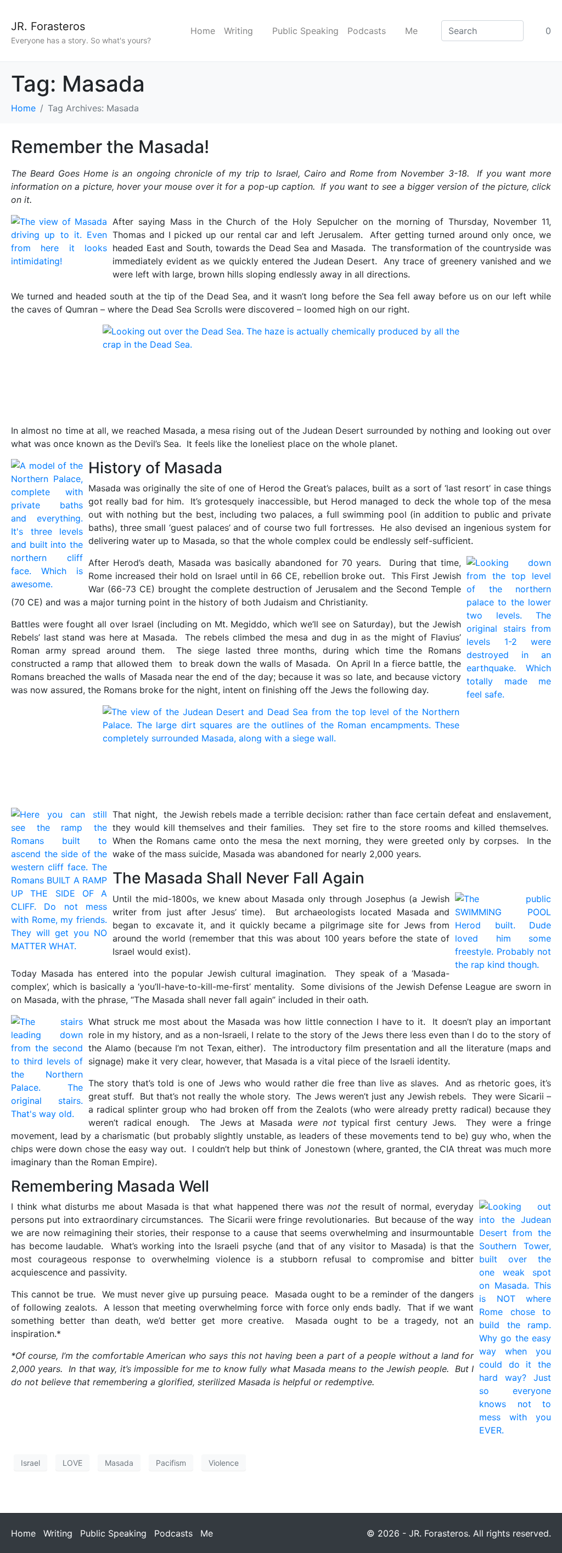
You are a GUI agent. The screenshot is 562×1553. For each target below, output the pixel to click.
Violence (224, 1462)
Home (202, 30)
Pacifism (171, 1462)
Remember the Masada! (110, 146)
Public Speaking (305, 30)
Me (411, 30)
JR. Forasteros (48, 26)
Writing (238, 30)
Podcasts (366, 30)
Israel (30, 1462)
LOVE (72, 1462)
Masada (119, 1462)
